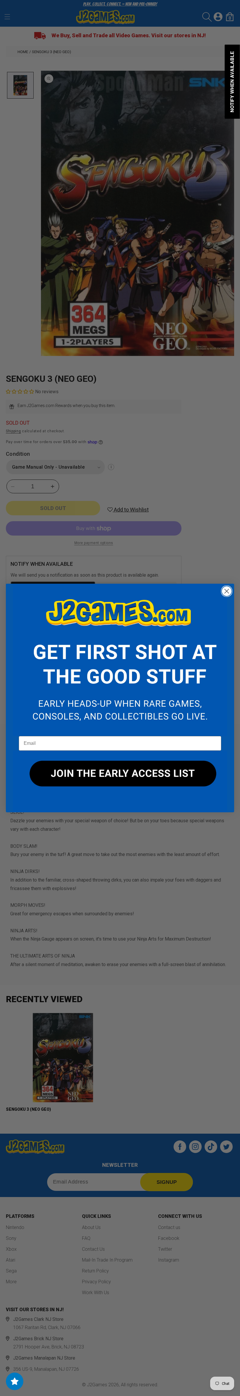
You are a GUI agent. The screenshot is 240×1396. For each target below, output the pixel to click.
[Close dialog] (227, 591)
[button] (120, 660)
